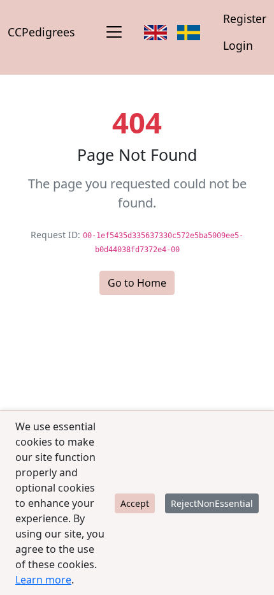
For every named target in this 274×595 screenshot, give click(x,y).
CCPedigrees (41, 32)
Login (238, 45)
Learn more (43, 580)
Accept (134, 503)
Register (244, 18)
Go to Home (137, 283)
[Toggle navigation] (114, 32)
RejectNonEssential (212, 503)
